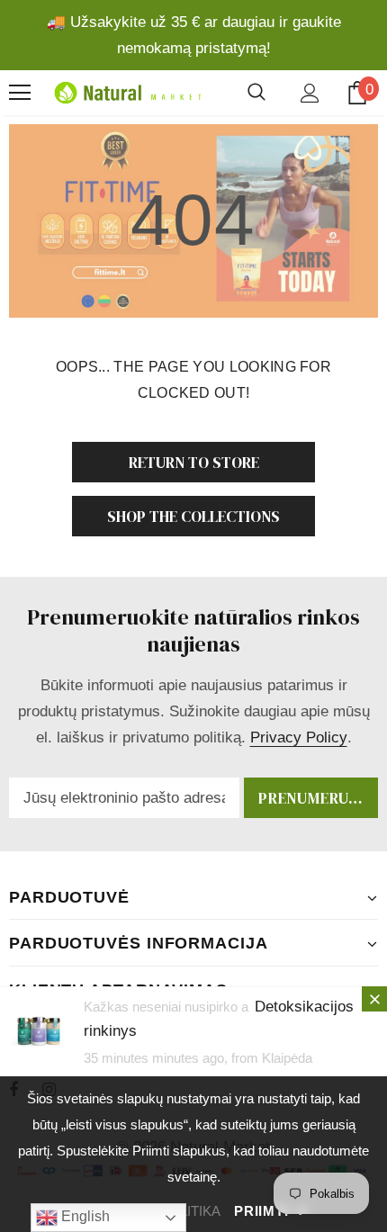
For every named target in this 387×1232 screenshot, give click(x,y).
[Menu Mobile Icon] (20, 92)
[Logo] (126, 93)
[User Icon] (310, 93)
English (84, 1216)
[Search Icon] (257, 93)
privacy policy (298, 737)
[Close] (374, 999)
